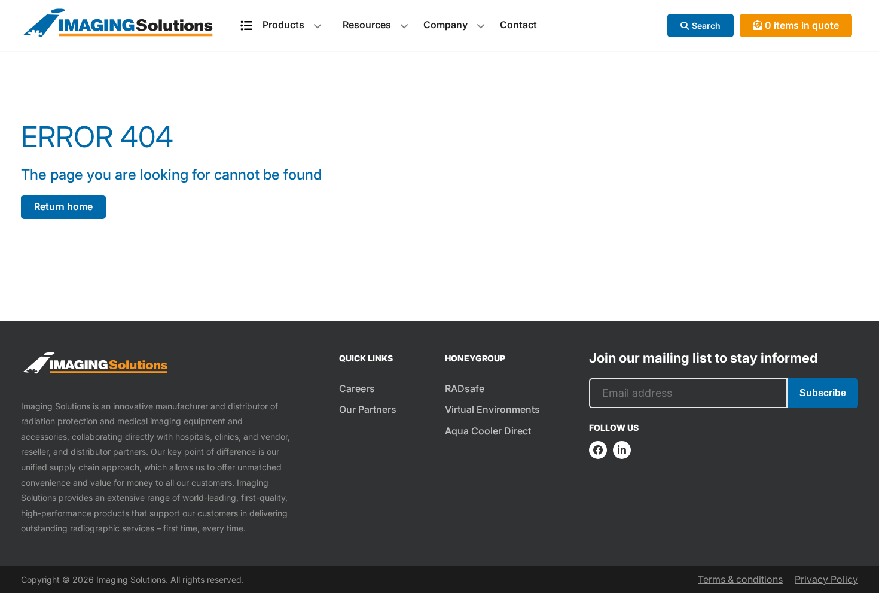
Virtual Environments (492, 409)
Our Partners (367, 409)
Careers (357, 388)
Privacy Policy (826, 579)
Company (445, 25)
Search (706, 25)
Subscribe (822, 393)
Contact (518, 25)
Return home (63, 206)
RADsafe (464, 388)
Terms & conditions (740, 579)
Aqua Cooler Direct (488, 431)
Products (283, 25)
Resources (367, 25)
